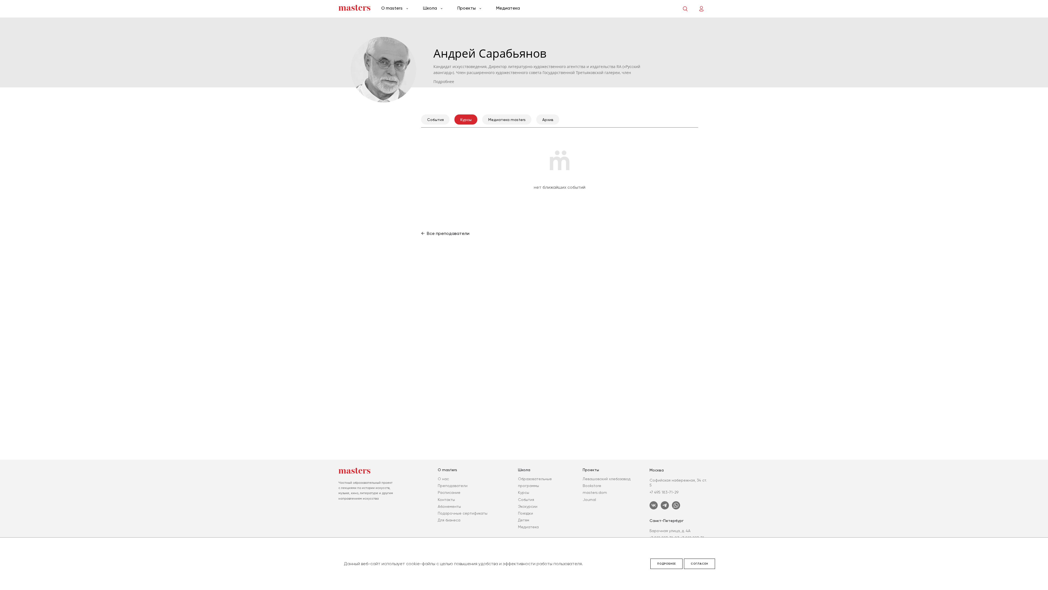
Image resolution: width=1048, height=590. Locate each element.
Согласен (699, 563)
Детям (523, 520)
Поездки (525, 513)
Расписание (449, 492)
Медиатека (508, 8)
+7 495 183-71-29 (664, 492)
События (526, 499)
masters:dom (595, 492)
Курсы (523, 492)
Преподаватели (453, 485)
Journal (589, 499)
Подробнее (666, 563)
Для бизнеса (449, 520)
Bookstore (592, 485)
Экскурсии (527, 506)
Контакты (446, 499)
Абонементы (449, 506)
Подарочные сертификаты (462, 513)
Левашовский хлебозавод (606, 479)
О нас (443, 479)
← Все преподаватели (445, 233)
